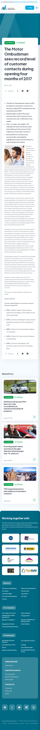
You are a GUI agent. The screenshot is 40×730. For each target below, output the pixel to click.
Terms (27, 723)
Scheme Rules (25, 624)
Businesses (8, 691)
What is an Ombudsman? (28, 588)
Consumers (8, 688)
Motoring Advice (10, 674)
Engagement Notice (8, 624)
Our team (24, 596)
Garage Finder (25, 615)
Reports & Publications (12, 677)
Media (7, 693)
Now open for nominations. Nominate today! (25, 2)
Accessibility (34, 723)
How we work (25, 591)
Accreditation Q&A (27, 647)
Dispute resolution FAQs (9, 650)
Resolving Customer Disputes (8, 641)
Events (4, 647)
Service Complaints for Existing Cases (28, 620)
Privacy (22, 723)
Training (23, 645)
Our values (5, 591)
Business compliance (8, 620)
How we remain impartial (9, 596)
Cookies (4, 723)
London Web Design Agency (9, 721)
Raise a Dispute (25, 613)
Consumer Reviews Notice (10, 626)
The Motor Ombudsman (9, 588)
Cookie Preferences (13, 723)
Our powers (24, 593)
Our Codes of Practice (9, 613)
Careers (4, 599)
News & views (9, 679)
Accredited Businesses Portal (28, 650)
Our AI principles (7, 593)
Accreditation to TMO (8, 645)
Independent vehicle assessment (8, 616)
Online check (9, 665)
